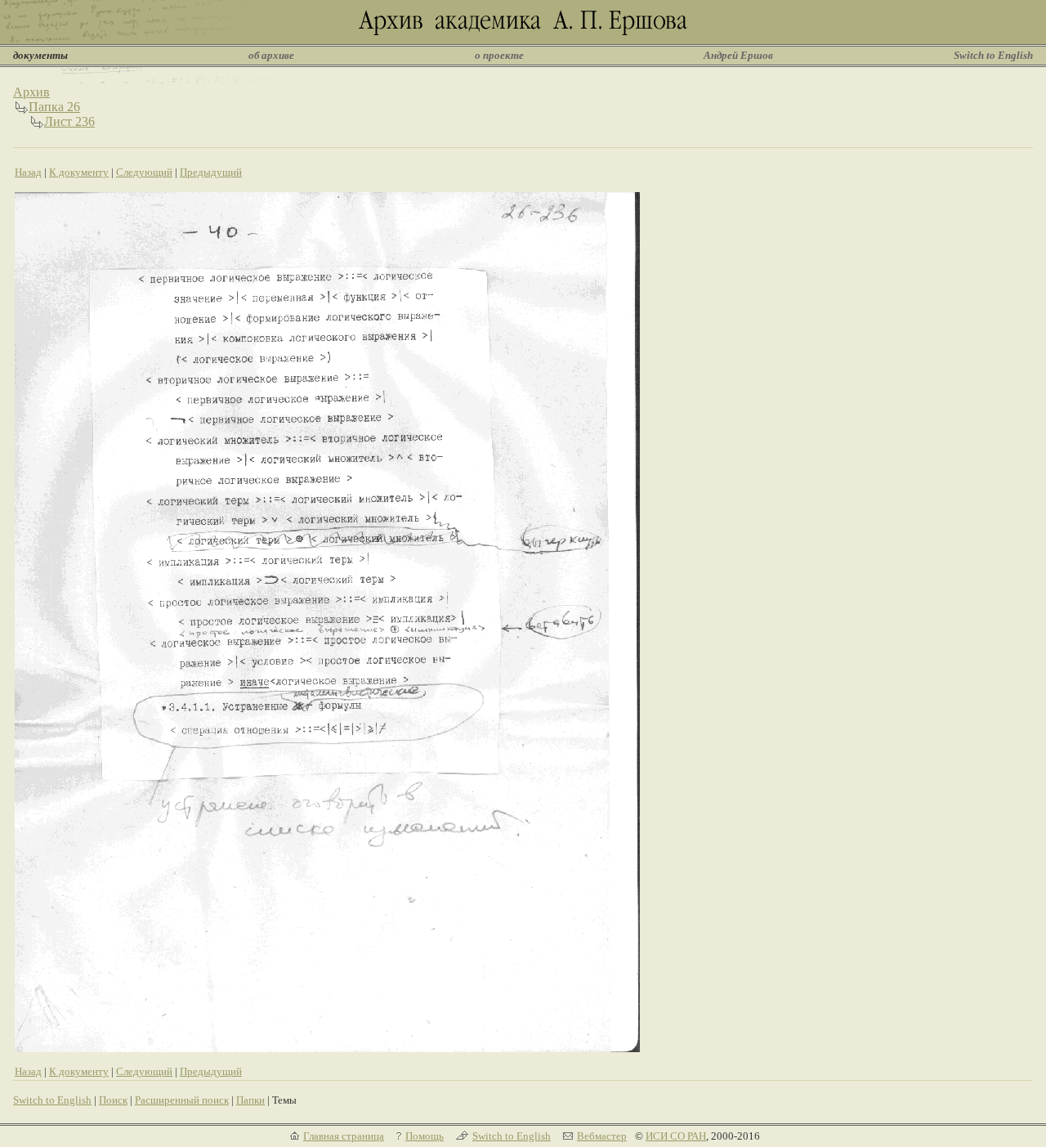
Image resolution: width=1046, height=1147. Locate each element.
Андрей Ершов (738, 55)
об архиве (271, 55)
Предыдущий (211, 172)
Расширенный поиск (182, 1100)
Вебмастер (602, 1136)
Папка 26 (54, 107)
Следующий (144, 172)
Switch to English (993, 55)
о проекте (499, 55)
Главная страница (343, 1136)
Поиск (113, 1100)
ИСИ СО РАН (676, 1136)
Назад (28, 172)
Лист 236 (69, 121)
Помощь (424, 1136)
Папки (250, 1100)
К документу (79, 172)
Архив (31, 92)
